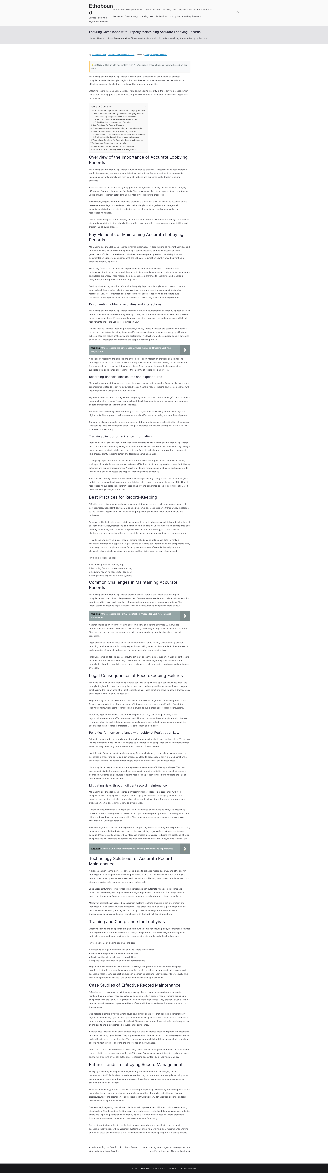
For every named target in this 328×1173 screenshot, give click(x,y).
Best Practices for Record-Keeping (108, 125)
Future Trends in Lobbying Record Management (114, 149)
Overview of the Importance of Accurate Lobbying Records (118, 110)
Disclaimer (172, 1168)
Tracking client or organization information (114, 122)
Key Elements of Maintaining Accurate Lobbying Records (118, 113)
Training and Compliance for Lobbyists (109, 143)
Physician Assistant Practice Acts (195, 9)
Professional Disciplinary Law (127, 9)
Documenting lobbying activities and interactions (116, 116)
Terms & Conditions (188, 1168)
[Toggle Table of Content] (142, 107)
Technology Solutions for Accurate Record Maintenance (118, 140)
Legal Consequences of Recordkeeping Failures (114, 131)
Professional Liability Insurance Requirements (178, 16)
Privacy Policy (159, 1168)
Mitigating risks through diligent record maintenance (118, 137)
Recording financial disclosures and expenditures (117, 119)
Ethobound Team (99, 55)
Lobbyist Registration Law (156, 55)
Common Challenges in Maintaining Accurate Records (117, 128)
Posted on (121, 55)
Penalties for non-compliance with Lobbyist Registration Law (120, 134)
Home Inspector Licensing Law (161, 9)
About (134, 1168)
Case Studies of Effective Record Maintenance (113, 146)
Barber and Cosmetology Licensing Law (133, 16)
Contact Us (145, 1168)
